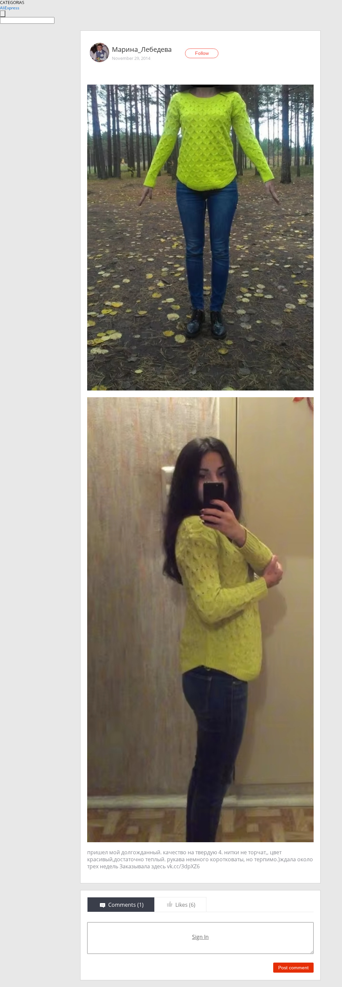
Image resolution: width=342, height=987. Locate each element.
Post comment (293, 967)
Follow (202, 53)
